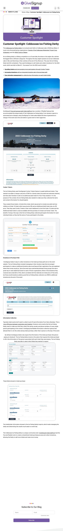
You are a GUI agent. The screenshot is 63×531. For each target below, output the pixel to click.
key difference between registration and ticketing (18, 324)
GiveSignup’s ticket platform (47, 433)
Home (23, 12)
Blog (28, 12)
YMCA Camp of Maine (21, 52)
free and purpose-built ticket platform (21, 111)
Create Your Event (35, 8)
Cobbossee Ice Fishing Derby (13, 48)
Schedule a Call (26, 8)
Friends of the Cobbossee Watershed (38, 50)
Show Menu (4, 8)
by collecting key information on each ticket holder (28, 75)
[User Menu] (55, 8)
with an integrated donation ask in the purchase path (26, 72)
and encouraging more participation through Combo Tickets (27, 69)
